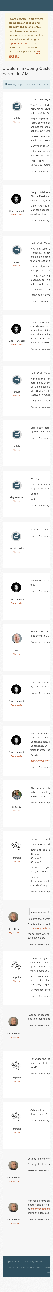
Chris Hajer (13, 929)
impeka (17, 858)
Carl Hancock (17, 211)
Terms (39, 1267)
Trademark (31, 1267)
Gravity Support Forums (22, 84)
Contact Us (11, 1267)
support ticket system (21, 43)
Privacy (47, 1267)
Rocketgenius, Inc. (35, 1261)
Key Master (14, 932)
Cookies (46, 1272)
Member (16, 122)
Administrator (17, 214)
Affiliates (21, 1267)
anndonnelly (17, 548)
